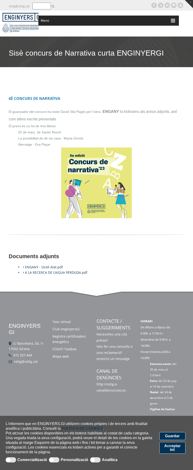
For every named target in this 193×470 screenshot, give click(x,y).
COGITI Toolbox (64, 349)
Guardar (172, 436)
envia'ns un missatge (113, 358)
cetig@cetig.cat (19, 6)
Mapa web (60, 356)
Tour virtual (61, 321)
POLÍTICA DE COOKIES (82, 428)
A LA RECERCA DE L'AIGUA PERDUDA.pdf (55, 272)
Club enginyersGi (66, 329)
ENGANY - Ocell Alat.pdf (43, 267)
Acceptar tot (172, 448)
